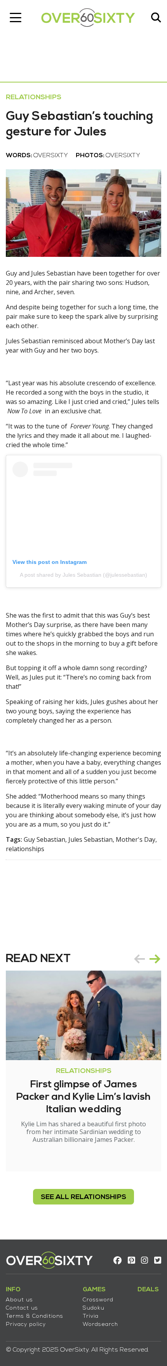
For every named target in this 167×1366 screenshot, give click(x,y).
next (155, 959)
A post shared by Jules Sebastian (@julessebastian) (83, 575)
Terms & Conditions (34, 1316)
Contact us (22, 1308)
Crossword (98, 1300)
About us (19, 1300)
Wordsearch (100, 1324)
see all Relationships (83, 1197)
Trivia (91, 1316)
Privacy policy (26, 1324)
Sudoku (93, 1308)
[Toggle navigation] (15, 17)
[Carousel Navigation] (147, 959)
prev (139, 959)
